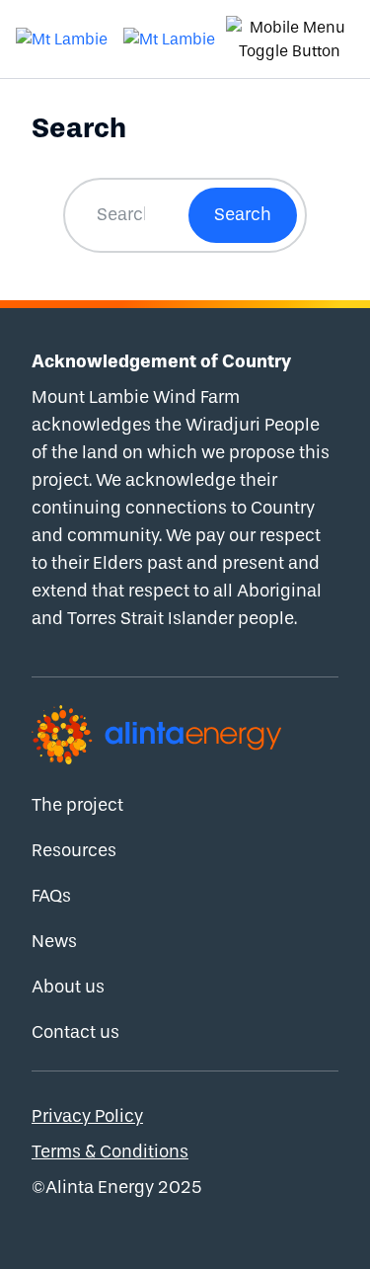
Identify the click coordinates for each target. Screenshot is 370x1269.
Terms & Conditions (110, 1152)
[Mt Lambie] (62, 39)
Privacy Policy (87, 1116)
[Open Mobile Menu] (290, 39)
